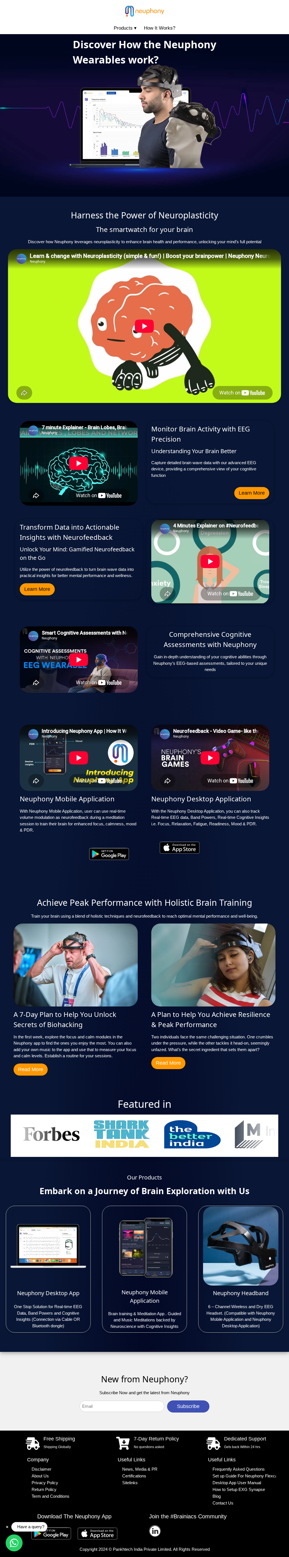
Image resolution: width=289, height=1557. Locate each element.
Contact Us (223, 1503)
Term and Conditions (50, 1496)
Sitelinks (130, 1483)
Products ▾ (125, 28)
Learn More (252, 493)
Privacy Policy (45, 1483)
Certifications (134, 1476)
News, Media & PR (139, 1469)
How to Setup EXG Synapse (239, 1489)
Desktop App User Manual (237, 1483)
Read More (30, 1069)
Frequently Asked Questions (239, 1469)
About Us (40, 1476)
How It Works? (159, 28)
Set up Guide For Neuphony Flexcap (244, 1476)
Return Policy (44, 1489)
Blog (217, 1496)
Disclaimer (41, 1469)
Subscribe (188, 1406)
